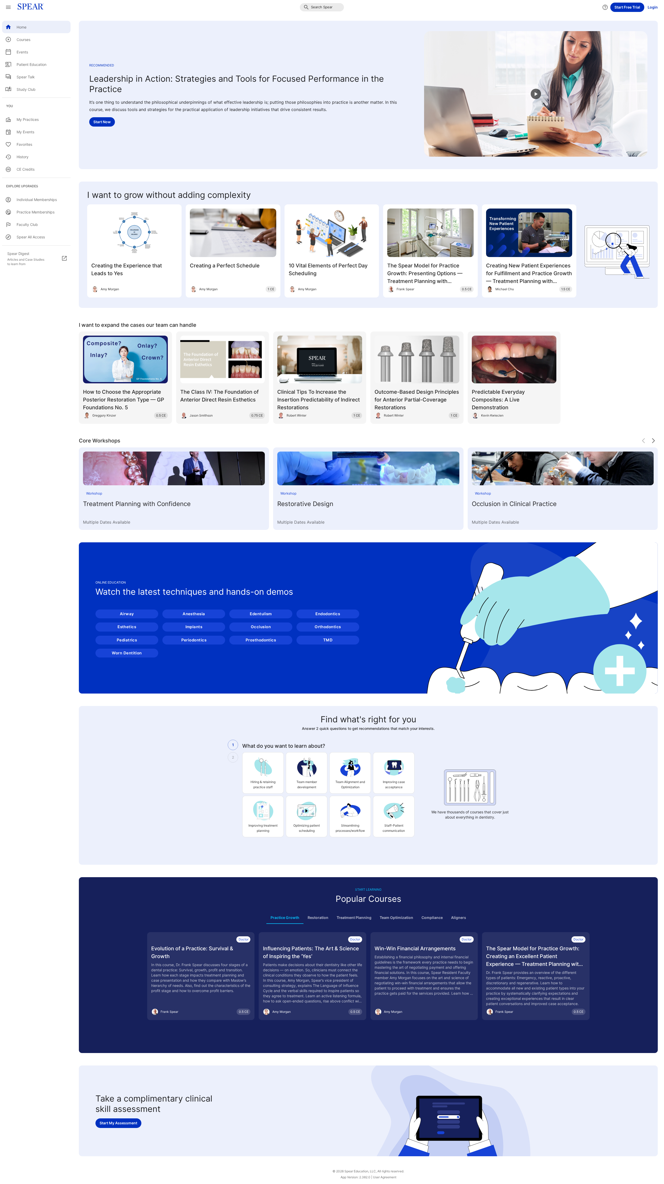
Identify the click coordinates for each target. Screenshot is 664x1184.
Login (653, 7)
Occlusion (261, 626)
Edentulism (261, 613)
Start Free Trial (627, 7)
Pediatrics (127, 640)
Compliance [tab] (432, 917)
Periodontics (194, 640)
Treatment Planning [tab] (354, 917)
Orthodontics (328, 626)
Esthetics (126, 626)
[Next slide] (653, 440)
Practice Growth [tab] (285, 917)
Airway (127, 613)
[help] (605, 7)
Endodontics (327, 613)
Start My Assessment (118, 1123)
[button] (322, 7)
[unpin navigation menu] (8, 7)
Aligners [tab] (458, 917)
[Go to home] (29, 7)
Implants (194, 626)
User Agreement (384, 1177)
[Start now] (535, 94)
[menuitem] (36, 27)
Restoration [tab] (318, 917)
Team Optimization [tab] (396, 917)
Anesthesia (194, 613)
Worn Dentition (127, 652)
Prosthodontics (261, 640)
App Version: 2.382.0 (355, 1177)
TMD (328, 640)
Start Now (102, 122)
